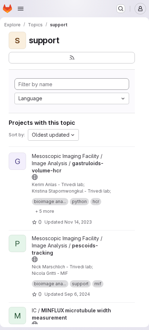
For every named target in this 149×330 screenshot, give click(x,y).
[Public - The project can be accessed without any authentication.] (35, 177)
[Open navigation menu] (20, 8)
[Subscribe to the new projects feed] (72, 57)
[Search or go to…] (120, 8)
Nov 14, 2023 (78, 222)
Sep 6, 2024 (77, 294)
